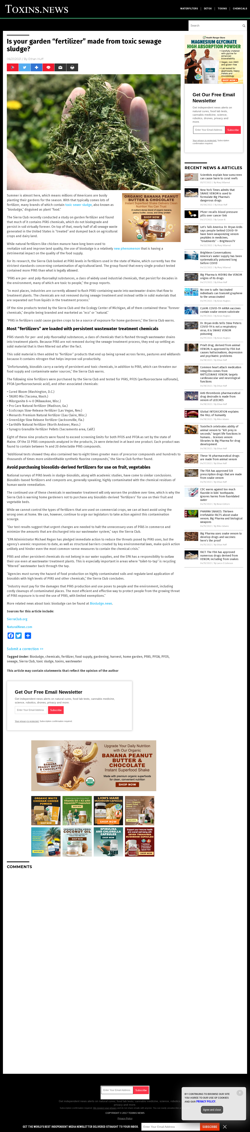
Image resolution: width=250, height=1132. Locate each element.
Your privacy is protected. (27, 721)
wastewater (73, 661)
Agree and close (212, 1109)
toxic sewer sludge (78, 205)
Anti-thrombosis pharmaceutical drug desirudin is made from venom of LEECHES (220, 396)
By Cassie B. (220, 219)
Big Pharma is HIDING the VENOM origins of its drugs (221, 276)
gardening (101, 656)
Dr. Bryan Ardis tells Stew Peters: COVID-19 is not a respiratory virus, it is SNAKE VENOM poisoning (221, 329)
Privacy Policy (125, 1118)
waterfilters (189, 8)
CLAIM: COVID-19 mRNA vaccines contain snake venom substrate (220, 310)
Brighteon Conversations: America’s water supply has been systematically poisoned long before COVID (221, 258)
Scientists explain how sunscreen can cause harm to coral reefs (221, 176)
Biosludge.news (101, 603)
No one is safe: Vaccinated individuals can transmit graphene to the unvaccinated (221, 293)
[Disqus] (94, 921)
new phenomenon (127, 248)
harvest (115, 656)
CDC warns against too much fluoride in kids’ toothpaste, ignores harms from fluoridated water (219, 495)
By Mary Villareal (222, 182)
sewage (12, 661)
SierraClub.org (17, 619)
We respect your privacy (105, 1108)
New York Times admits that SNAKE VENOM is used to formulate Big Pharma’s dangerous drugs (217, 195)
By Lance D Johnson (223, 563)
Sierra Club (27, 661)
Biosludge (37, 656)
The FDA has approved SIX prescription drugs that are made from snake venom (221, 474)
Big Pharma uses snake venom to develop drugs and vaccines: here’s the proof (221, 537)
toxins (222, 8)
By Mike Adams (221, 419)
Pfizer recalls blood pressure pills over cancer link (219, 213)
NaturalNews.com (19, 627)
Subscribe (209, 1127)
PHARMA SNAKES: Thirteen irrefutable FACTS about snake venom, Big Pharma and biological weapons (221, 517)
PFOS (165, 656)
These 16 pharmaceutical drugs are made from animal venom (219, 457)
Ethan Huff (35, 59)
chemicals (240, 8)
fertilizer (67, 656)
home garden (132, 656)
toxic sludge (45, 661)
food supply (83, 656)
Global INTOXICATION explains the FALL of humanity (219, 413)
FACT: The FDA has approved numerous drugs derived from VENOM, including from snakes (219, 555)
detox (208, 8)
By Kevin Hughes (222, 301)
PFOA (156, 656)
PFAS (147, 656)
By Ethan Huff (221, 205)
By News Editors (222, 504)
